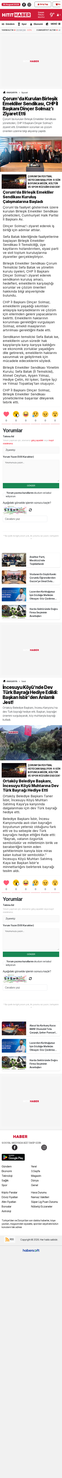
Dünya (35, 1180)
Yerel (23, 681)
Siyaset (24, 92)
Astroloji (6, 1211)
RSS (11, 1239)
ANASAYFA (12, 92)
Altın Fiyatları (9, 1201)
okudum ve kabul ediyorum (28, 494)
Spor (24, 24)
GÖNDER (31, 485)
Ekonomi (38, 24)
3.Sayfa (35, 1171)
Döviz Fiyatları (10, 1197)
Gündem (10, 24)
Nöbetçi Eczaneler (41, 1206)
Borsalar (6, 1206)
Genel (34, 1185)
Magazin (36, 1175)
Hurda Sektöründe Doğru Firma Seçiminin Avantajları (44, 612)
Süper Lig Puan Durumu (44, 1201)
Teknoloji (7, 1175)
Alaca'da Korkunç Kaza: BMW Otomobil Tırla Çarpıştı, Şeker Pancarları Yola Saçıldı (44, 1029)
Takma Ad (8, 436)
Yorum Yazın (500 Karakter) (18, 456)
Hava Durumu (39, 1192)
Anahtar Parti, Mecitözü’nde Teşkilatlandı (37, 560)
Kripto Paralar (9, 1192)
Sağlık (5, 1180)
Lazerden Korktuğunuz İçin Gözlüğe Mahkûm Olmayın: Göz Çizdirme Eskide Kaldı (42, 595)
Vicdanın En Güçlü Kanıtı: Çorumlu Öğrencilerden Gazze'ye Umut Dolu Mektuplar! (43, 578)
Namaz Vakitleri (40, 1197)
